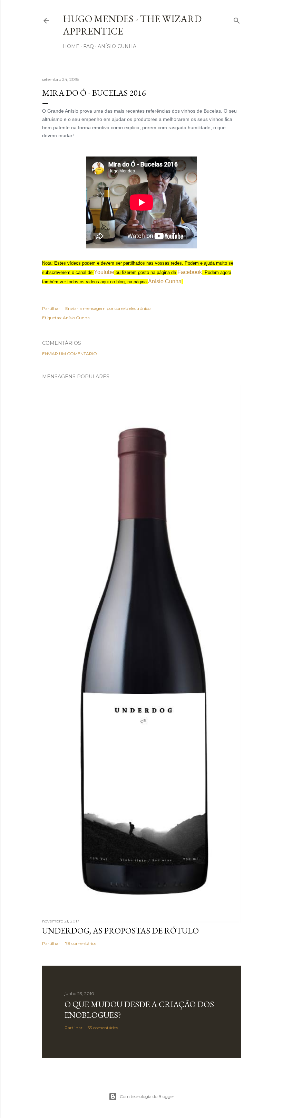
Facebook (189, 272)
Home (71, 46)
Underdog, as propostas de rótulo (120, 930)
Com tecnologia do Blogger (147, 1096)
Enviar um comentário (69, 353)
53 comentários (103, 1027)
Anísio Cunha (117, 46)
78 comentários (80, 943)
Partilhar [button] (51, 308)
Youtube (104, 272)
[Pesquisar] (237, 19)
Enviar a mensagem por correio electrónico (107, 308)
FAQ (88, 46)
